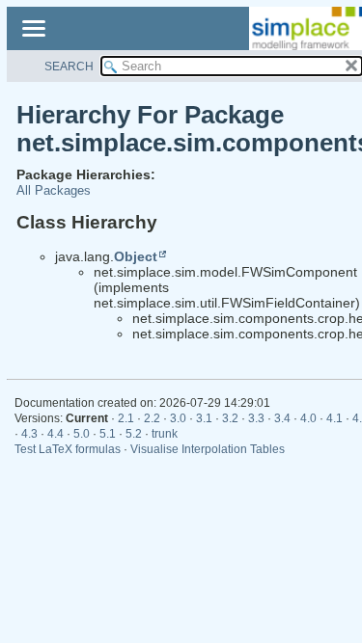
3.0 (178, 418)
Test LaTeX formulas (67, 449)
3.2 (230, 418)
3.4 (282, 418)
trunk (165, 434)
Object (135, 256)
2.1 (126, 418)
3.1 (204, 418)
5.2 (133, 434)
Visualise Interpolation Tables (207, 449)
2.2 (152, 418)
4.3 (29, 434)
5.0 (81, 434)
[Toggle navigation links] (32, 29)
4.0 (308, 418)
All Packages (53, 190)
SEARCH (69, 66)
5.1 (107, 434)
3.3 (256, 418)
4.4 (55, 434)
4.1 (334, 418)
